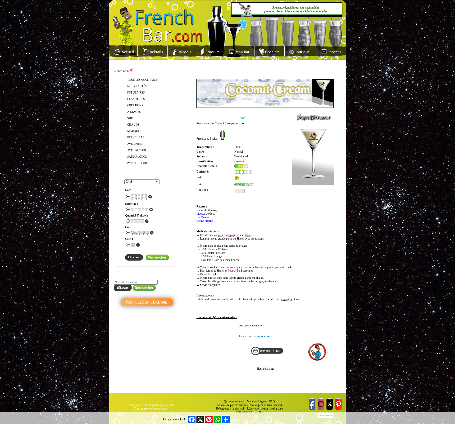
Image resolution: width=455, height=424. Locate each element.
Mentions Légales (257, 401)
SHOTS (131, 118)
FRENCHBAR (136, 137)
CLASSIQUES (136, 99)
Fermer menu (121, 71)
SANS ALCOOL (137, 156)
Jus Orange (202, 217)
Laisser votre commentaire (255, 336)
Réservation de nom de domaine (265, 408)
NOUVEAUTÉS (137, 86)
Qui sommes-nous (234, 401)
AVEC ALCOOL (137, 150)
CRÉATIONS (135, 105)
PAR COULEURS (138, 163)
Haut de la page (265, 368)
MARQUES (134, 131)
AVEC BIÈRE (135, 144)
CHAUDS (133, 124)
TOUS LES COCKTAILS (142, 79)
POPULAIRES (136, 92)
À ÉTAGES (134, 111)
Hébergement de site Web (230, 408)
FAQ (272, 401)
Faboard (277, 405)
